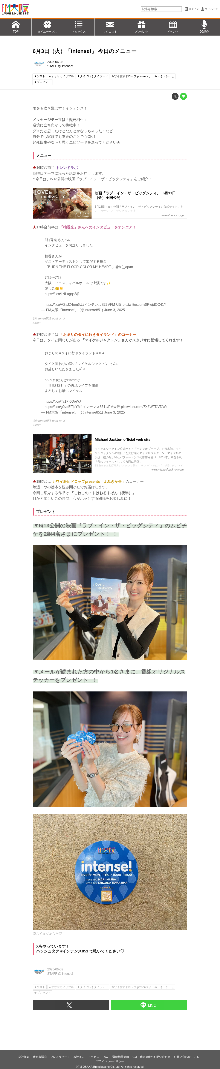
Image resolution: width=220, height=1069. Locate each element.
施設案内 (78, 1057)
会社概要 (23, 1057)
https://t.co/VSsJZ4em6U (63, 304)
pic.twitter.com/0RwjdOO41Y (144, 304)
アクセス (93, 1057)
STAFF (52, 66)
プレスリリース (60, 1057)
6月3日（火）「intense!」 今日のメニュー (85, 51)
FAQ (105, 1057)
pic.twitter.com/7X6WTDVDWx (144, 407)
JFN (196, 1057)
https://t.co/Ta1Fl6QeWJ (63, 401)
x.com (37, 322)
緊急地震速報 (120, 1057)
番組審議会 (40, 1057)
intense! (67, 66)
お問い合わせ (182, 1057)
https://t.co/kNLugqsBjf (62, 294)
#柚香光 (51, 240)
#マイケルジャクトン (92, 364)
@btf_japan (124, 267)
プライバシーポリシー (110, 1061)
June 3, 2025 (114, 310)
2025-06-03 (55, 62)
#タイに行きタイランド (77, 353)
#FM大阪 (115, 304)
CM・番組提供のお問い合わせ (151, 1057)
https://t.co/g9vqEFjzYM (63, 407)
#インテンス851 (94, 304)
